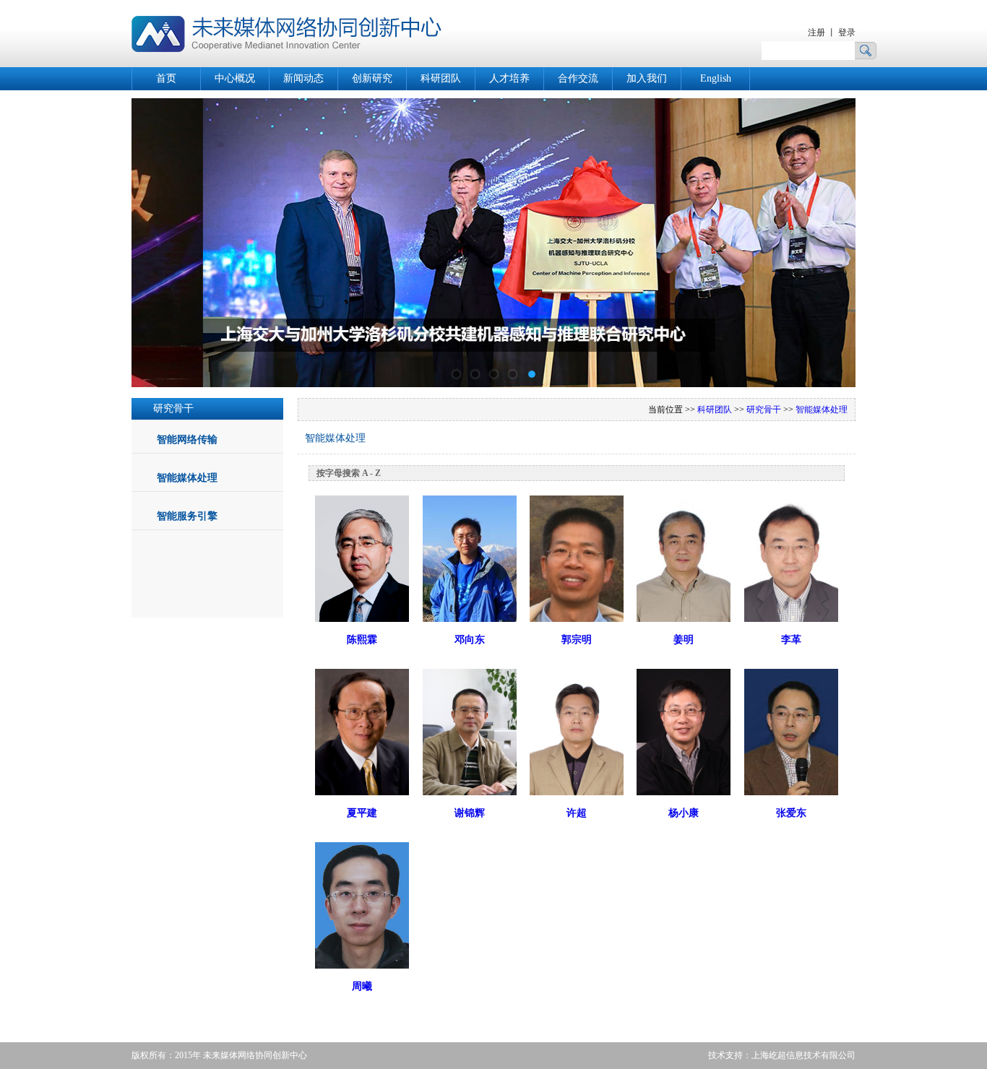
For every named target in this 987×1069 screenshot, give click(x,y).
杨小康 (683, 813)
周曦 (362, 986)
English (715, 78)
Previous (153, 231)
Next (833, 231)
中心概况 (235, 78)
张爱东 (791, 813)
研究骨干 (763, 409)
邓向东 (469, 639)
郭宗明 (576, 639)
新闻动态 (303, 78)
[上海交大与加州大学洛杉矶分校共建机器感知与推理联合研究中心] (493, 383)
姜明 (683, 639)
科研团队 (441, 78)
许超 (576, 813)
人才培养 (509, 78)
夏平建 (362, 813)
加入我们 (646, 78)
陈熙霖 (362, 639)
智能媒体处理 (187, 477)
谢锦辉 (469, 813)
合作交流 (578, 78)
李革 (791, 639)
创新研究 (372, 78)
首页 (166, 78)
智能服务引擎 (187, 516)
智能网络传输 (187, 439)
